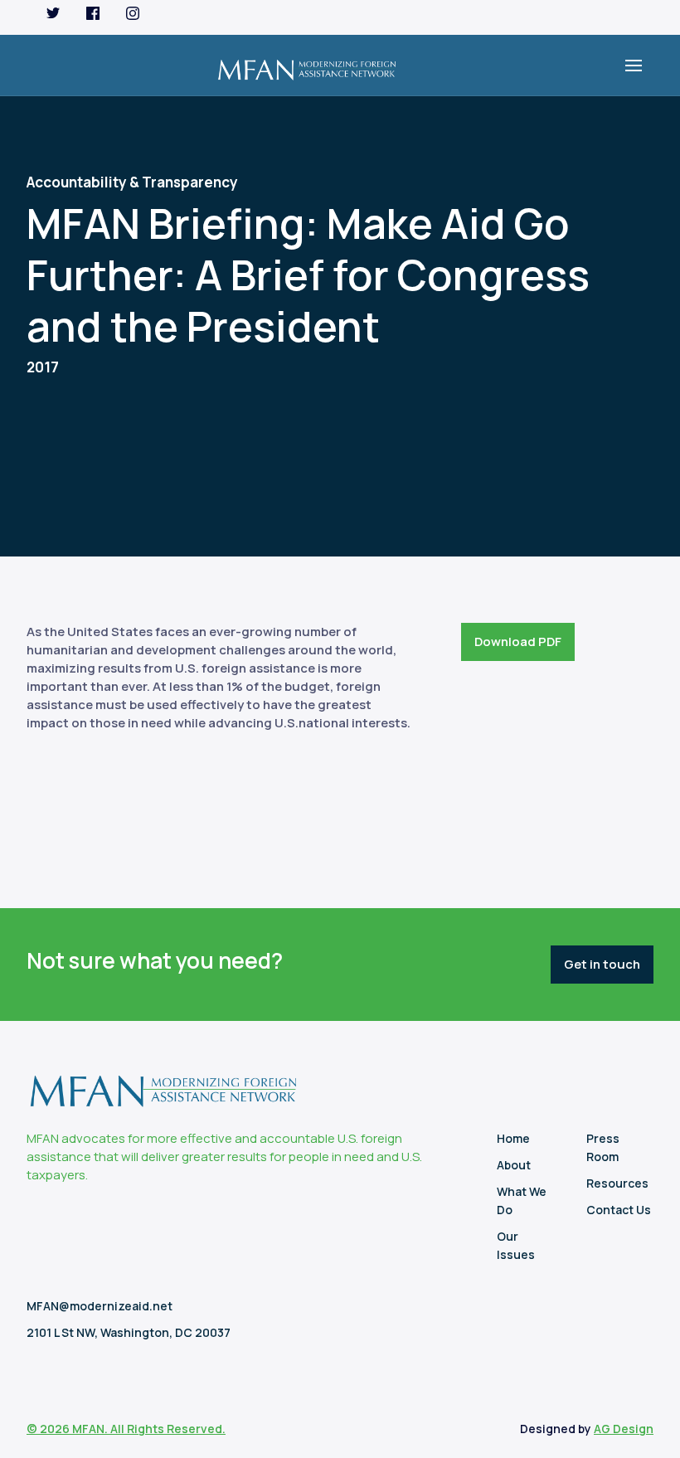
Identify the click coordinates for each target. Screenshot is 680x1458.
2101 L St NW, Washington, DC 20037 (129, 1332)
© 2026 (49, 1428)
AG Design (623, 1428)
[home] (307, 65)
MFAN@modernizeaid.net (99, 1306)
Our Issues (516, 1245)
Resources (617, 1183)
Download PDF (517, 641)
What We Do (521, 1200)
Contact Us (618, 1209)
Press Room (602, 1147)
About (514, 1165)
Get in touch (602, 964)
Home (513, 1138)
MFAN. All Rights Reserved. (149, 1428)
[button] (633, 65)
